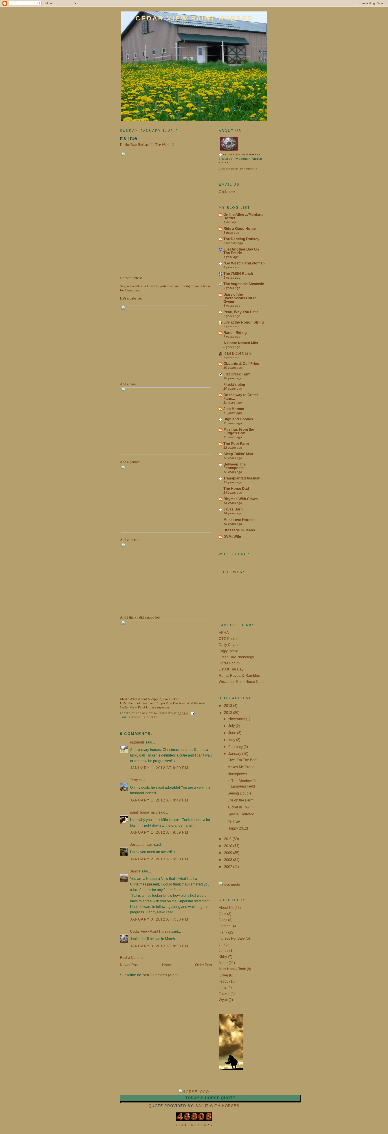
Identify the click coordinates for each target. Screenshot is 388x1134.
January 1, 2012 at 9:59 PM (159, 832)
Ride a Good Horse (239, 229)
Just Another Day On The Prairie (241, 251)
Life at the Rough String (243, 322)
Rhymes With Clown (240, 499)
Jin (221, 944)
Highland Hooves (238, 419)
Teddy (223, 981)
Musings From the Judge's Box (238, 431)
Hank (223, 932)
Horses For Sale (232, 938)
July (232, 726)
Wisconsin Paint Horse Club (241, 682)
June (232, 733)
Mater (223, 963)
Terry (134, 780)
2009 (228, 853)
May (232, 740)
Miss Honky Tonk (232, 969)
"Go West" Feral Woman (244, 263)
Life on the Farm (240, 800)
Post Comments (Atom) (160, 975)
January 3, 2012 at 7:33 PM (159, 919)
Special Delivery (240, 814)
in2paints (137, 742)
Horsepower (237, 774)
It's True (233, 821)
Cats (222, 914)
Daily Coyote (229, 645)
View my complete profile (238, 169)
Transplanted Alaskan (241, 478)
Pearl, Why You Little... (242, 312)
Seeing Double (239, 793)
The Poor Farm (236, 444)
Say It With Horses (217, 1106)
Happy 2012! (237, 828)
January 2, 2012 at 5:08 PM (159, 859)
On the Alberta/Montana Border (243, 216)
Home (167, 965)
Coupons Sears (194, 1125)
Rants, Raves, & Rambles (239, 675)
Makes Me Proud (240, 767)
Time (223, 987)
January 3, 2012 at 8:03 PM (159, 946)
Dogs (223, 920)
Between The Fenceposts (234, 466)
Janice (135, 871)
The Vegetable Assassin (243, 284)
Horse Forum (229, 663)
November (237, 719)
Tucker (152, 717)
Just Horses (233, 409)
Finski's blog (234, 384)
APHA (224, 633)
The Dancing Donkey (241, 239)
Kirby (223, 957)
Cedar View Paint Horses (194, 18)
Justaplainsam (141, 844)
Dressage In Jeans (239, 530)
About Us (138, 717)
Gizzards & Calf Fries (241, 364)
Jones (223, 950)
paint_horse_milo (144, 812)
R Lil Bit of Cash (237, 353)
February (236, 747)
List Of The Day (231, 669)
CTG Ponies (228, 639)
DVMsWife (232, 537)
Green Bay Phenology (236, 657)
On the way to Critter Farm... (240, 396)
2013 (228, 706)
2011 (228, 839)
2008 (228, 860)
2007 (228, 867)
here (231, 192)
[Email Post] (192, 713)
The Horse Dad (236, 488)
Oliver (223, 975)
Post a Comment (133, 957)
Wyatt (223, 1000)
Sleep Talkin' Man (238, 454)
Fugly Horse (228, 651)
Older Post (203, 965)
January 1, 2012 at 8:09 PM (159, 768)
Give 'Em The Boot (242, 760)
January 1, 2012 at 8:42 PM (159, 800)
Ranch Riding (235, 333)
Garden (225, 926)
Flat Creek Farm (236, 374)
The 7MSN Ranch (238, 273)
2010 (228, 846)
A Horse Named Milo (240, 343)
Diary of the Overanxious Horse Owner (239, 298)
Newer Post (129, 965)
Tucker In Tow (238, 807)
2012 (228, 713)
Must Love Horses (238, 520)
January (235, 754)
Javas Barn (233, 509)
